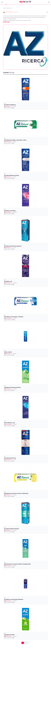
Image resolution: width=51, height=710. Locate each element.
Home (4, 8)
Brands (8, 8)
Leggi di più (6, 21)
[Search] (2, 2)
